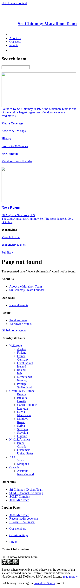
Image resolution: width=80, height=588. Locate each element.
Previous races (18, 320)
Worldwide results (20, 323)
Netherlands (24, 377)
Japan (20, 460)
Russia (21, 422)
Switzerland (24, 387)
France (21, 356)
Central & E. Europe (22, 390)
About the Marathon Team (25, 286)
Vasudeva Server (44, 583)
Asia (12, 457)
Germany (23, 359)
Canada (21, 446)
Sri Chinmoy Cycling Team (26, 489)
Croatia (21, 401)
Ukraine (22, 436)
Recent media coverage (23, 518)
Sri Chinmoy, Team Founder (26, 290)
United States (25, 453)
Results (13, 45)
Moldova (22, 418)
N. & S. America (19, 439)
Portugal (22, 383)
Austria (21, 349)
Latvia (21, 411)
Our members (17, 528)
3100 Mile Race (19, 500)
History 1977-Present (22, 522)
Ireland (21, 370)
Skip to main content (14, 3)
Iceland (21, 366)
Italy (20, 373)
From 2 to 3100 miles (15, 146)
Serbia (21, 425)
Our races (15, 41)
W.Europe (15, 345)
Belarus (21, 394)
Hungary (22, 408)
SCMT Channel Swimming (26, 493)
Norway (22, 380)
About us (15, 38)
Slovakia (22, 432)
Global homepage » (14, 330)
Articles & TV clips (14, 131)
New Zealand (25, 474)
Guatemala (23, 450)
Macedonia (24, 415)
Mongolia (23, 463)
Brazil (20, 443)
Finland (21, 352)
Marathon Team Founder (17, 161)
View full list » (11, 237)
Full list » (7, 252)
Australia (22, 470)
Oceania (14, 467)
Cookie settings (18, 535)
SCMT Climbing (19, 496)
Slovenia (22, 429)
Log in (13, 541)
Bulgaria (22, 397)
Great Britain (25, 363)
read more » (70, 576)
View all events (18, 305)
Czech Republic (27, 404)
